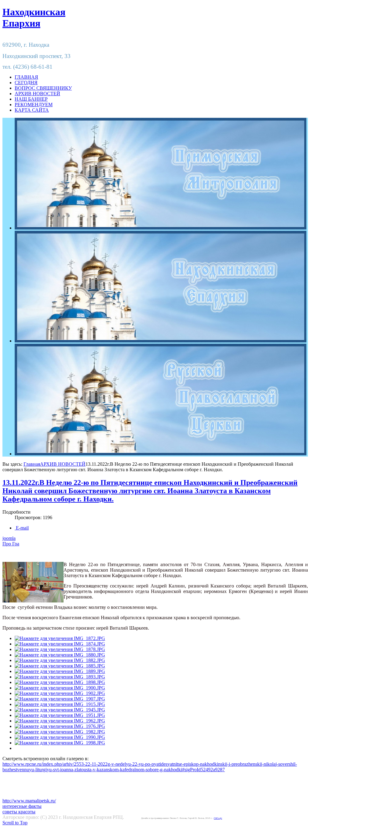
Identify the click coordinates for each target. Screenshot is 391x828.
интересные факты (22, 806)
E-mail (22, 527)
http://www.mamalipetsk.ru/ (29, 800)
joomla (9, 538)
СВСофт (218, 818)
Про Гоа (10, 543)
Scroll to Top (14, 822)
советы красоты (18, 811)
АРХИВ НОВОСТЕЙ (63, 464)
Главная (32, 464)
